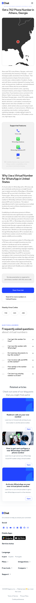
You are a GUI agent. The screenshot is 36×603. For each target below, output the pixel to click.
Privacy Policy (24, 596)
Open (29, 429)
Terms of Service (13, 596)
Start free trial (18, 290)
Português (18, 557)
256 (23, 313)
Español (10, 557)
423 (14, 313)
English (4, 557)
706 (5, 313)
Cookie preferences (18, 599)
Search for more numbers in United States (16, 298)
